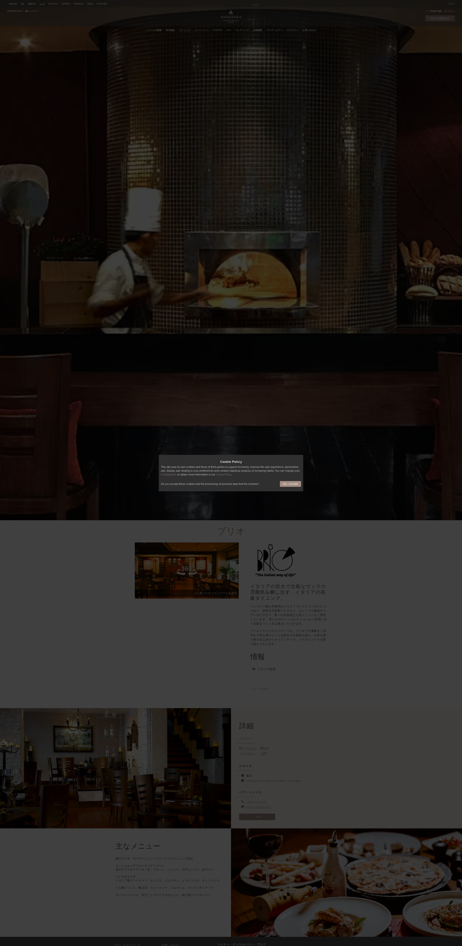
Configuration (168, 474)
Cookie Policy (224, 474)
